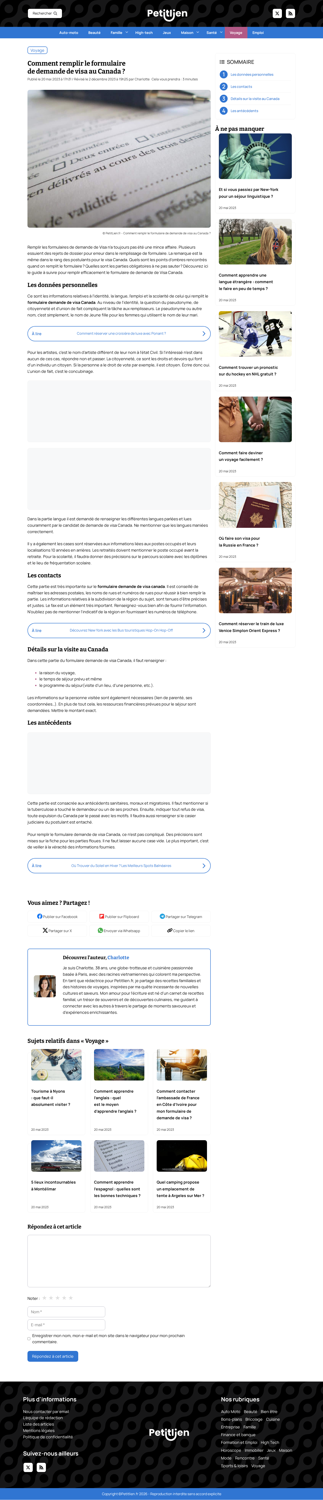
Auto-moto (68, 32)
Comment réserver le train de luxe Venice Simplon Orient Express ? (251, 627)
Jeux (167, 32)
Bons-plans (231, 1419)
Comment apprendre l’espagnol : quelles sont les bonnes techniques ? (117, 1188)
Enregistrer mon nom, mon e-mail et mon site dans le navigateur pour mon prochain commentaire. (108, 1339)
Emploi (258, 32)
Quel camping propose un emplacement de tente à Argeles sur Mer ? (180, 1188)
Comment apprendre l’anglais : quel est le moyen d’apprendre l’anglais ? (115, 1101)
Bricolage (254, 1419)
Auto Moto (230, 1411)
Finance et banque (238, 1434)
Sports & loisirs (234, 1465)
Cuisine (273, 1419)
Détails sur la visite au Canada (255, 98)
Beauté (94, 32)
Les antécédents (244, 110)
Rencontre (245, 1458)
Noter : (33, 1298)
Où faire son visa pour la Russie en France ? (239, 541)
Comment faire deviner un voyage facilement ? (241, 456)
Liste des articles (38, 1424)
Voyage (236, 32)
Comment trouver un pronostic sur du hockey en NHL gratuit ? (248, 370)
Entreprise (230, 1427)
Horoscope (231, 1450)
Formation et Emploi (239, 1442)
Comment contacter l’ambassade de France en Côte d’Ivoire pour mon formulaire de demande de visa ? (178, 1104)
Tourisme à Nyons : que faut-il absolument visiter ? (50, 1097)
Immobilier (254, 1450)
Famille (116, 32)
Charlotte (118, 958)
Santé (212, 32)
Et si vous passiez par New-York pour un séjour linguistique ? (248, 193)
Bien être (269, 1411)
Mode (226, 1458)
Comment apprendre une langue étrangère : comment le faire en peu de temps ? (246, 281)
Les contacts (241, 86)
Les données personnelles (252, 74)
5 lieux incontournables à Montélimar (53, 1185)
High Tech (270, 1442)
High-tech (144, 32)
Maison (187, 32)
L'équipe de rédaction (43, 1418)
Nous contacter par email (46, 1411)
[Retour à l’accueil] (167, 15)
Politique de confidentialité (48, 1436)
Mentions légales (38, 1430)
